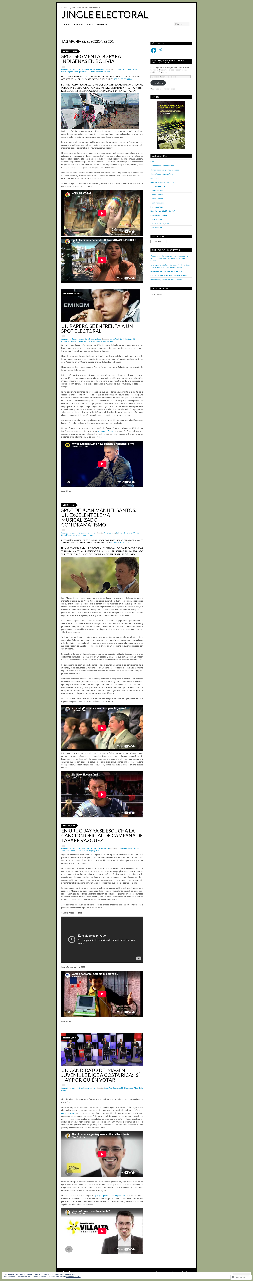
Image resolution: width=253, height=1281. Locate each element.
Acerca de (78, 24)
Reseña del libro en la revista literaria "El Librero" (169, 275)
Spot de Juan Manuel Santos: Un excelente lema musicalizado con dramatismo (98, 517)
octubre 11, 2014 (70, 51)
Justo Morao (72, 341)
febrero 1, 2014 (69, 1037)
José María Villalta (131, 1088)
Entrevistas (154, 178)
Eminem (64, 341)
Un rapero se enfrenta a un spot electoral (97, 328)
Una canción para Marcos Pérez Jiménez (166, 279)
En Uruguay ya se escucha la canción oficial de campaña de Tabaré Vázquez (102, 835)
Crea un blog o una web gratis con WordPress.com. (175, 1272)
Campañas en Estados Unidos (162, 166)
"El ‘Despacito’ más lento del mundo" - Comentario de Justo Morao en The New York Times (170, 266)
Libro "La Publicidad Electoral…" (162, 211)
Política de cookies (73, 1277)
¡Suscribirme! (158, 83)
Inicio (66, 24)
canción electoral (89, 848)
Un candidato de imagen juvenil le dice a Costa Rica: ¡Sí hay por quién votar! (100, 1075)
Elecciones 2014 (128, 69)
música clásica (157, 199)
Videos (90, 24)
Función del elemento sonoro (162, 182)
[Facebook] (153, 50)
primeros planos (68, 1113)
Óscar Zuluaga (109, 533)
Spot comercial (156, 227)
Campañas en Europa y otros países (74, 339)
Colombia (119, 533)
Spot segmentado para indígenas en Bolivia (91, 58)
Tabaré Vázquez (82, 851)
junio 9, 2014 (68, 505)
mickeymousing (158, 203)
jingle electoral (101, 69)
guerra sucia (157, 219)
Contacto (102, 24)
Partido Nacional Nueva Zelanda (90, 341)
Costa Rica (108, 1088)
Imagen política (89, 69)
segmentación (72, 71)
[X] (160, 50)
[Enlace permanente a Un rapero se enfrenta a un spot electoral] (100, 321)
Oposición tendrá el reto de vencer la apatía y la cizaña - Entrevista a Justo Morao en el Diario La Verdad (169, 258)
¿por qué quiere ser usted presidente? (110, 1195)
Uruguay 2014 (94, 851)
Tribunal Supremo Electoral (100, 71)
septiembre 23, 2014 (72, 293)
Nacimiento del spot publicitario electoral (166, 271)
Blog (152, 161)
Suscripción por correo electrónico (168, 61)
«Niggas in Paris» (105, 431)
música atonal (157, 194)
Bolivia (118, 69)
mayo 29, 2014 (69, 825)
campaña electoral (117, 339)
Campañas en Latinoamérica (72, 69)
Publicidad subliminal (158, 215)
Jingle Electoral (105, 14)
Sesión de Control (123, 79)
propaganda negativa (160, 223)
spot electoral (84, 71)
